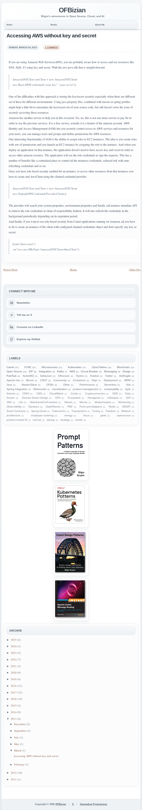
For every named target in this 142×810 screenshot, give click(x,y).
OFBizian (72, 10)
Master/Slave (29, 384)
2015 (14, 705)
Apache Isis (13, 380)
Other (66, 384)
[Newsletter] (12, 303)
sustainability (111, 389)
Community (60, 380)
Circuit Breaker (89, 371)
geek (103, 415)
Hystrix (80, 376)
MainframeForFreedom (44, 402)
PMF (70, 406)
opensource (124, 415)
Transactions (78, 411)
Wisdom (126, 411)
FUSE (27, 367)
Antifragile (125, 376)
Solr (128, 384)
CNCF (43, 380)
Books (54, 25)
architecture (13, 415)
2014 (14, 712)
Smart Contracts (16, 411)
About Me (99, 25)
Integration (45, 371)
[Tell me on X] (12, 315)
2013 (14, 719)
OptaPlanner (53, 406)
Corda (74, 393)
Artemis (10, 393)
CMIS (26, 393)
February (19, 764)
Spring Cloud (38, 411)
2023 (14, 653)
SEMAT (126, 406)
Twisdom (110, 411)
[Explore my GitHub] (12, 339)
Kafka (60, 371)
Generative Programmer (93, 804)
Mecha (83, 402)
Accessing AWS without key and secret (51, 35)
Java (9, 384)
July (17, 737)
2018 (14, 686)
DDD (115, 393)
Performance (87, 384)
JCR (128, 397)
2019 (14, 679)
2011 (14, 779)
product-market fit (16, 420)
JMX (9, 402)
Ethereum (64, 376)
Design (127, 371)
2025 (14, 640)
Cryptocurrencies (95, 393)
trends (79, 420)
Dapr (94, 380)
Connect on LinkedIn (30, 327)
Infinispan (113, 397)
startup (51, 420)
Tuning (96, 411)
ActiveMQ (28, 376)
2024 (14, 646)
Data (128, 393)
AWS (72, 371)
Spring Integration (16, 389)
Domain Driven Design (35, 397)
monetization (59, 389)
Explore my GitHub (28, 339)
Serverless (110, 384)
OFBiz (50, 384)
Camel (10, 367)
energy (68, 415)
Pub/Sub (11, 376)
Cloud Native (99, 367)
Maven (68, 402)
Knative (94, 376)
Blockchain (123, 367)
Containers (79, 380)
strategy (65, 420)
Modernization (103, 402)
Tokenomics (59, 411)
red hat (37, 420)
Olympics (33, 406)
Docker (10, 397)
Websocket (39, 389)
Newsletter (23, 302)
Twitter (109, 376)
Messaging (110, 371)
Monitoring (124, 402)
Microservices (50, 367)
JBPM (127, 380)
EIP (31, 371)
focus (86, 415)
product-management (85, 389)
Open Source (14, 371)
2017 (14, 692)
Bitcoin (30, 380)
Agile (128, 389)
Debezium (46, 376)
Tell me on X (24, 314)
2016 (14, 699)
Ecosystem (74, 397)
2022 (14, 659)
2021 (14, 666)
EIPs (58, 397)
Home (9, 25)
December (20, 724)
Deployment (111, 380)
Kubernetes (74, 367)
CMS (39, 393)
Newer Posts (10, 269)
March (18, 750)
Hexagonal (94, 397)
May (17, 744)
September (20, 730)
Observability (14, 406)
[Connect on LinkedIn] (12, 327)
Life (21, 402)
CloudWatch (56, 393)
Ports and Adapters (91, 406)
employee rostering (42, 415)
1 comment (51, 47)
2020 (14, 672)
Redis (112, 406)
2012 (14, 772)
